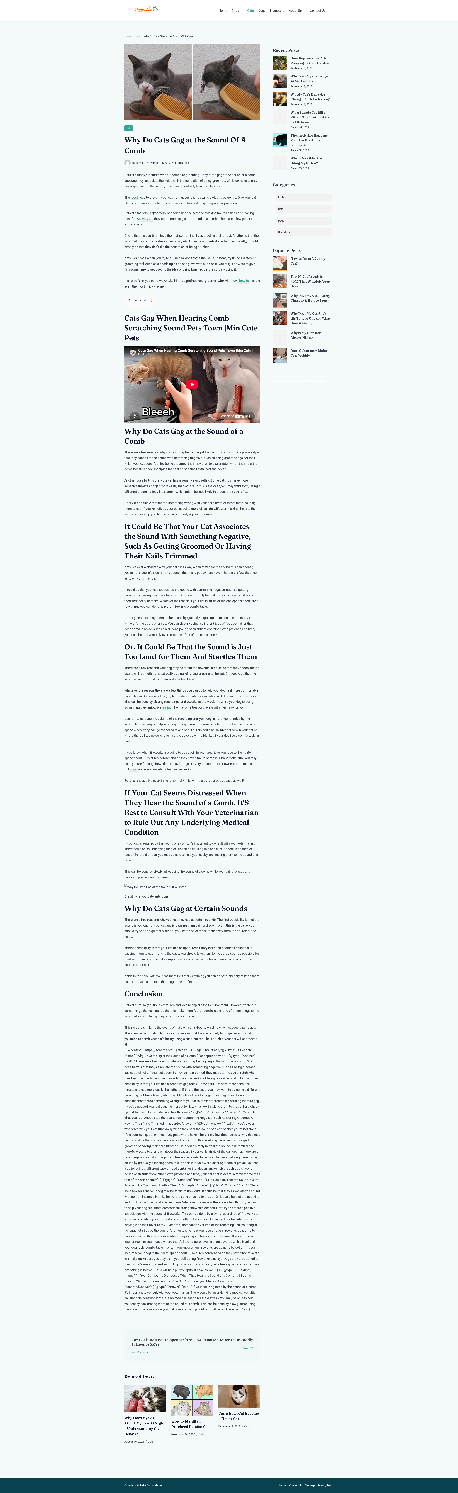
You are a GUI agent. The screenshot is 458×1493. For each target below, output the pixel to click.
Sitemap (310, 1485)
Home (223, 11)
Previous (142, 1352)
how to (244, 281)
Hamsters (277, 11)
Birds (235, 11)
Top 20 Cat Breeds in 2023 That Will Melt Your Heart (310, 281)
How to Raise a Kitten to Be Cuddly (223, 1340)
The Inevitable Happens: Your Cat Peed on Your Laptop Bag (310, 140)
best (134, 197)
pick (134, 769)
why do (147, 219)
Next (245, 1347)
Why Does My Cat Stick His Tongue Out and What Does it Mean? (310, 318)
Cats (250, 11)
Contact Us (318, 11)
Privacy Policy (326, 1485)
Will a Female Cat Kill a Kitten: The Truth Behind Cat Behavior (310, 117)
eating (167, 707)
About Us (295, 11)
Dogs (262, 11)
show (147, 300)
